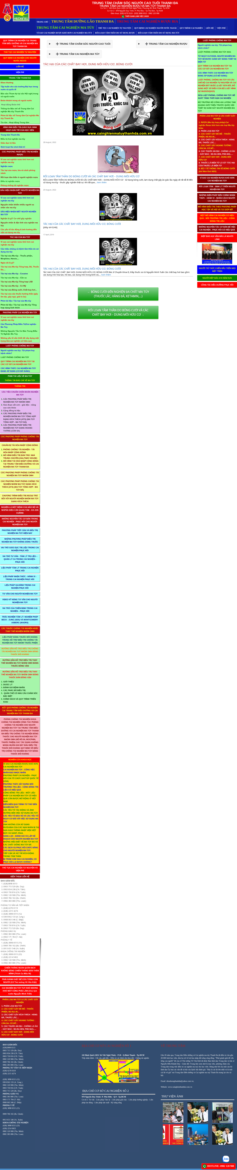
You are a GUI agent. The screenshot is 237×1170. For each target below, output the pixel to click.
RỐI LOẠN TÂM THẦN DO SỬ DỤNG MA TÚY (158, 33)
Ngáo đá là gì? (7, 263)
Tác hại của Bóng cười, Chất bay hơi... (19, 290)
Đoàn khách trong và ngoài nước (16, 100)
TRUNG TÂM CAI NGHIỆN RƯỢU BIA (147, 21)
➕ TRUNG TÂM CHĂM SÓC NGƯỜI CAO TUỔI (81, 43)
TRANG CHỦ (42, 22)
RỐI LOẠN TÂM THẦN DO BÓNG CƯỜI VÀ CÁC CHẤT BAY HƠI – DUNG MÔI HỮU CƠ (91, 176)
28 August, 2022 (49, 142)
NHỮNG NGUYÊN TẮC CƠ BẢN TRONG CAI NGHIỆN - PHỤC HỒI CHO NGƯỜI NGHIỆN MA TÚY (20, 522)
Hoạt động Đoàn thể (10, 104)
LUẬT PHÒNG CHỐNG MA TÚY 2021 (214, 52)
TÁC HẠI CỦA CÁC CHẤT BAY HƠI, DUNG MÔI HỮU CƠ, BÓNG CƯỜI (82, 223)
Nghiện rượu (7, 166)
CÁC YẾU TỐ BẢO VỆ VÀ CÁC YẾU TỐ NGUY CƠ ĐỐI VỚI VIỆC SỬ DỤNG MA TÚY (20, 819)
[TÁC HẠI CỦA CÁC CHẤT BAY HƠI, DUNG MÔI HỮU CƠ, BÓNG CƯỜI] (118, 207)
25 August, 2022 (49, 190)
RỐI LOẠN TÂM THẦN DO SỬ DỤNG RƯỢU (115, 33)
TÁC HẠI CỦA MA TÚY (20, 237)
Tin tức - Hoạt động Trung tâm (15, 122)
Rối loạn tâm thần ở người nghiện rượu (19, 177)
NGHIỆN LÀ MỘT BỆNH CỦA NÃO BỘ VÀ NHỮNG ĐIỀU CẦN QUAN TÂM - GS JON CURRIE (20, 510)
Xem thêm (102, 182)
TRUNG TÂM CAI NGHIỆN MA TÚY (66, 27)
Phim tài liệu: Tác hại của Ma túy (16, 301)
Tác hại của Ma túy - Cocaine (14, 273)
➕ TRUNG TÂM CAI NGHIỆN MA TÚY (76, 54)
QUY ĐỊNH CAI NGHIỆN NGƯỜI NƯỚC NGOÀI (155, 28)
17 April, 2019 (48, 234)
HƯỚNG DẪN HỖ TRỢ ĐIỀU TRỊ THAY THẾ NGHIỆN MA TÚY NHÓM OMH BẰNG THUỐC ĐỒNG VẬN (20, 663)
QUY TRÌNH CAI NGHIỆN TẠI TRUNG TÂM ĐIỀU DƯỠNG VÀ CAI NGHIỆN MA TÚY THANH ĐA (20, 43)
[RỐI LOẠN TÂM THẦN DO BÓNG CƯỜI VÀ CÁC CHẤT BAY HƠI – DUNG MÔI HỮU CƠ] (118, 159)
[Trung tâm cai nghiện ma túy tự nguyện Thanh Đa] (15, 12)
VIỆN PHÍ (221, 28)
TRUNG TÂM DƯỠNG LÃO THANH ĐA (82, 21)
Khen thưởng (7, 82)
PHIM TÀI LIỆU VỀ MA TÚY (20, 376)
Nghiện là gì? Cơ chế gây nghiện (16, 218)
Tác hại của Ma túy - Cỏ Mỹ (13, 286)
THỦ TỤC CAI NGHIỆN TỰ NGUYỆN (114, 28)
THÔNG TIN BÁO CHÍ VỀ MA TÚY (20, 380)
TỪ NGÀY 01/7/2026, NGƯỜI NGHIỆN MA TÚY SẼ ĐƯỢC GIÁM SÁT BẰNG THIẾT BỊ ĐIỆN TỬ (217, 59)
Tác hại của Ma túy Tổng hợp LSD (17, 282)
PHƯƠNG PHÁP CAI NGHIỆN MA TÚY (20, 312)
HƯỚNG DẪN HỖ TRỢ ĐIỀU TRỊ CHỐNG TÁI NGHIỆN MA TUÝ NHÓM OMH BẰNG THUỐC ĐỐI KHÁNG (20, 651)
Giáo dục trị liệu (8, 143)
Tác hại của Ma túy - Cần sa (14, 278)
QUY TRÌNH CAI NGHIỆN (191, 28)
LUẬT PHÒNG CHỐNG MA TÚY (20, 346)
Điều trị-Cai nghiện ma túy (13, 139)
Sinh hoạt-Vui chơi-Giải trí (13, 147)
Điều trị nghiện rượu (10, 181)
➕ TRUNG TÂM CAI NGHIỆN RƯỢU (164, 43)
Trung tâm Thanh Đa (10, 135)
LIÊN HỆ (210, 28)
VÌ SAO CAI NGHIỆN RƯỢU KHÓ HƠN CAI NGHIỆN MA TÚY (64, 33)
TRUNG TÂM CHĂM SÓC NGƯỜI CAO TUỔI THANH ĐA (135, 3)
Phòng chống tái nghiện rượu (15, 185)
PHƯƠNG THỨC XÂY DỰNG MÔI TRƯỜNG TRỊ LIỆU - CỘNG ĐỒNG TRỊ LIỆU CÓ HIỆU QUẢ (20, 787)
